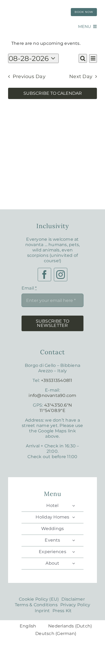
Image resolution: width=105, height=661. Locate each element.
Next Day (80, 76)
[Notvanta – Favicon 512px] (35, 4)
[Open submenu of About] (73, 563)
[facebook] (44, 274)
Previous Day (29, 76)
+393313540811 (56, 380)
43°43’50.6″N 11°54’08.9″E (56, 408)
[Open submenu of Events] (73, 540)
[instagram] (60, 274)
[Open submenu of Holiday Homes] (73, 517)
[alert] (52, 43)
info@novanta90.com (52, 395)
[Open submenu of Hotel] (73, 505)
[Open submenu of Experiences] (73, 551)
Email (29, 288)
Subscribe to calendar (52, 93)
